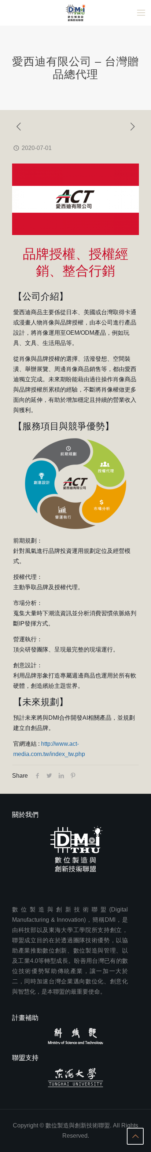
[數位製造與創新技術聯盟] (75, 13)
